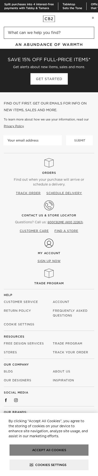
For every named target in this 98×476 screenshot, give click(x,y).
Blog (8, 371)
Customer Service (21, 302)
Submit (79, 140)
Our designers (17, 380)
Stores (10, 352)
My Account (49, 253)
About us (61, 371)
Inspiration (63, 380)
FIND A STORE (66, 231)
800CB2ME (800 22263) (65, 222)
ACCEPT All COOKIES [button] (49, 450)
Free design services (24, 343)
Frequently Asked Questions (70, 313)
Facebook (6, 400)
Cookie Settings (19, 324)
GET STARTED (49, 79)
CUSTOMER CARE (34, 231)
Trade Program (49, 283)
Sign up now (49, 261)
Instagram (16, 400)
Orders (49, 173)
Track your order (70, 352)
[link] (13, 18)
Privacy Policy (14, 126)
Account (61, 302)
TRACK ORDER (28, 193)
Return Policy (17, 310)
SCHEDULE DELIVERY (64, 193)
